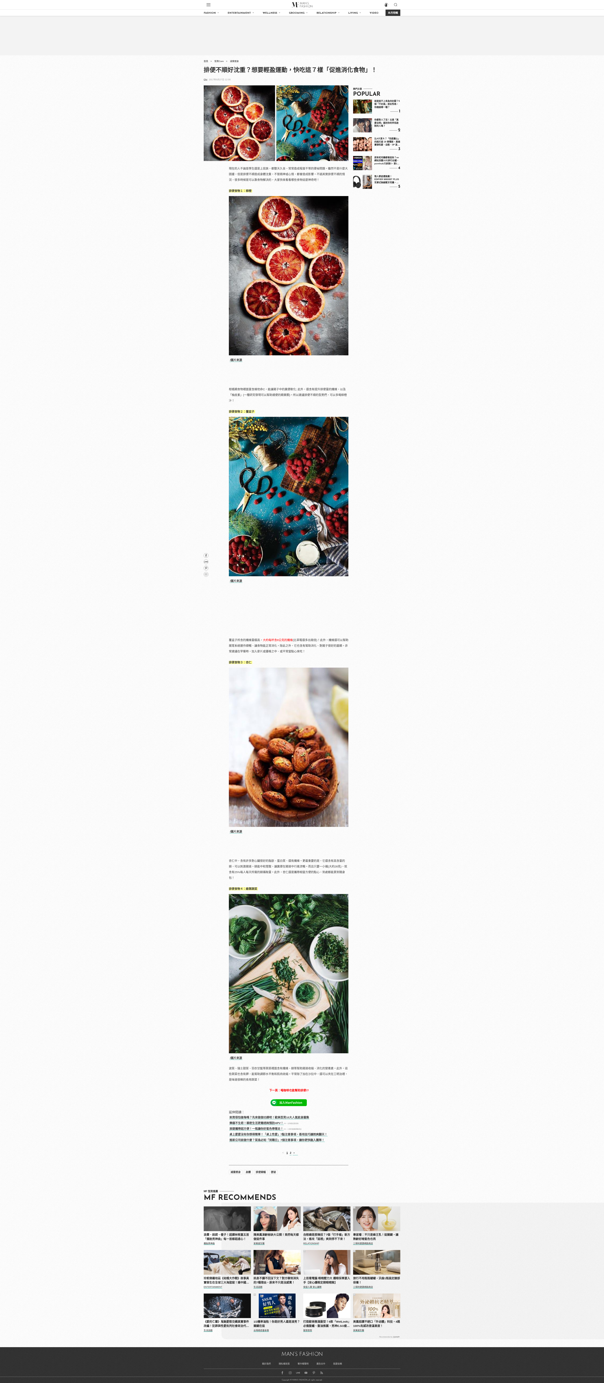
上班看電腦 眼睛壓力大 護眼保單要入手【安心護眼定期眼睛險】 (326, 1280)
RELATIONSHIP (326, 13)
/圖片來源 (236, 360)
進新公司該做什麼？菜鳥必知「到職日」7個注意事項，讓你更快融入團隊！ (276, 1140)
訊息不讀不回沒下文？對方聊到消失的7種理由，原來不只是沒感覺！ (276, 1280)
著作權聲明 (303, 1363)
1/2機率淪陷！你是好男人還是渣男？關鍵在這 (277, 1323)
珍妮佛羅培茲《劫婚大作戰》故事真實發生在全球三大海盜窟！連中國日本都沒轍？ (226, 1281)
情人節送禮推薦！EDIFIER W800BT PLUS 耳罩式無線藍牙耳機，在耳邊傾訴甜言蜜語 (386, 179)
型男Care (219, 61)
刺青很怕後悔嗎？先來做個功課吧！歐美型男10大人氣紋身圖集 (269, 1117)
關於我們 (266, 1363)
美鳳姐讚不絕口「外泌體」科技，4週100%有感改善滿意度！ (376, 1323)
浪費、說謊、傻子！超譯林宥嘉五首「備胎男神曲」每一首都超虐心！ (226, 1237)
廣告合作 (320, 1363)
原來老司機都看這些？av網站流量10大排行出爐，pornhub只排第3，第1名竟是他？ (386, 160)
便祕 (273, 1172)
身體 (248, 1172)
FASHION (210, 13)
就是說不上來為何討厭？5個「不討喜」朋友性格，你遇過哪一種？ (387, 104)
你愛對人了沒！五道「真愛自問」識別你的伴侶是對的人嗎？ (386, 122)
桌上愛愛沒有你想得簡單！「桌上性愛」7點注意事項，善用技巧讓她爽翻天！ (278, 1134)
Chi (205, 79)
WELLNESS (270, 13)
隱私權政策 (284, 1363)
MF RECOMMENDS (240, 1198)
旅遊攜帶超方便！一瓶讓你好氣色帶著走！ (256, 1128)
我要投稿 (337, 1363)
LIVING (353, 13)
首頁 (206, 61)
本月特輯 (393, 13)
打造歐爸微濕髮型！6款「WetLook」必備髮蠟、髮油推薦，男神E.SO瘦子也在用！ (326, 1324)
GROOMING (297, 13)
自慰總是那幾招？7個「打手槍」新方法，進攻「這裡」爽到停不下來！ (326, 1237)
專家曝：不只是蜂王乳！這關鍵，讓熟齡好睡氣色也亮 (375, 1237)
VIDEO (374, 13)
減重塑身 (234, 61)
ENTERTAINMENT (239, 13)
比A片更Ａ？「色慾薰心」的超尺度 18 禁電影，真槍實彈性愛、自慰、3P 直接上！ (387, 141)
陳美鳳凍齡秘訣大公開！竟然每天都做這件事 (276, 1237)
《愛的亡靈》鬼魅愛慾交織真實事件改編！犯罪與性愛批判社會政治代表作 (226, 1324)
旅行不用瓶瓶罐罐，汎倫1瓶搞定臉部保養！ (376, 1280)
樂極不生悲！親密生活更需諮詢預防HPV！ (256, 1123)
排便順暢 (261, 1172)
